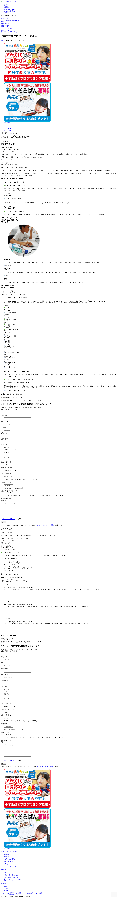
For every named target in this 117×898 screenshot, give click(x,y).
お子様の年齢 (6, 462)
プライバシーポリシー (8, 519)
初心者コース (7, 872)
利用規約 (52, 525)
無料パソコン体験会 (6, 20)
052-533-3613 (4, 18)
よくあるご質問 (9, 11)
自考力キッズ (7, 130)
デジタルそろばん (9, 881)
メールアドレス (6, 433)
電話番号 (4, 427)
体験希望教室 (6, 482)
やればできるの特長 (9, 858)
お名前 (4, 415)
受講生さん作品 (16, 893)
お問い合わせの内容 (8, 467)
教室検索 (8, 7)
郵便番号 (4, 439)
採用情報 (8, 12)
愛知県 (6, 886)
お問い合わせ (16, 20)
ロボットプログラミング (11, 128)
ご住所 (4, 445)
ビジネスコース (8, 874)
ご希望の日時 (6, 473)
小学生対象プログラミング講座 (13, 879)
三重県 (6, 888)
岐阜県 (6, 890)
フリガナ (4, 421)
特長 (7, 4)
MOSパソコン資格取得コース (12, 875)
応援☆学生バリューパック (11, 877)
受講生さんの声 (9, 9)
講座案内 (8, 6)
